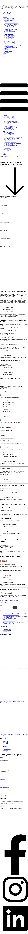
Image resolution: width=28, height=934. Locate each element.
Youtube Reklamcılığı (10, 35)
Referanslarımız (6, 53)
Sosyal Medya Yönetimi (10, 43)
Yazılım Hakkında (6, 631)
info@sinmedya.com (7, 14)
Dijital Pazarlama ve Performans (12, 24)
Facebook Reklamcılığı (10, 36)
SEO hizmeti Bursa (9, 603)
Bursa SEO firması (7, 602)
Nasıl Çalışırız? (8, 51)
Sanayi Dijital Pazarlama (10, 42)
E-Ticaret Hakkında (9, 18)
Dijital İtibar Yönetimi (10, 41)
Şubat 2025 (5, 742)
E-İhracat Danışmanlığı (10, 21)
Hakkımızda (5, 48)
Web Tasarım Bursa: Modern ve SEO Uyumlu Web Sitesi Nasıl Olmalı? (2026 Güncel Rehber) (15, 614)
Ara (1, 605)
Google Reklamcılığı (9, 34)
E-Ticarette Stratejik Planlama (11, 23)
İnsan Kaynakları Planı (10, 31)
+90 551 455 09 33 (7, 13)
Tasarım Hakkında (7, 630)
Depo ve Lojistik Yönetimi (11, 29)
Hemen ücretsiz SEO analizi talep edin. (9, 600)
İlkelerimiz (7, 52)
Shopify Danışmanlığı (10, 20)
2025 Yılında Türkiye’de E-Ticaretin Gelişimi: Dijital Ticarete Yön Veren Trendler (14, 620)
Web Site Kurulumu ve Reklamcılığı (13, 45)
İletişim (4, 55)
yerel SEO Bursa (16, 603)
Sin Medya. (19, 808)
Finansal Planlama (9, 30)
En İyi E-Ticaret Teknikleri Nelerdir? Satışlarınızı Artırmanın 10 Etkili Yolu (13, 623)
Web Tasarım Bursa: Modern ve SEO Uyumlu (10, 668)
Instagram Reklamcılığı (10, 37)
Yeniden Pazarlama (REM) (11, 47)
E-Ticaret (5, 17)
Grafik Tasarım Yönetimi (10, 25)
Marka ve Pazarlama (9, 28)
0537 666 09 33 (3, 779)
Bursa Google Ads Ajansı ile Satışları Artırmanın (10, 701)
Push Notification (9, 46)
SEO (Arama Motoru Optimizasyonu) (13, 38)
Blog (4, 54)
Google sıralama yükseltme (16, 602)
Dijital (4, 32)
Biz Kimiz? (7, 49)
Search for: (2, 156)
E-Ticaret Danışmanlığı (10, 19)
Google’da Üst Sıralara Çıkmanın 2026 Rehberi (13, 618)
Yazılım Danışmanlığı (10, 26)
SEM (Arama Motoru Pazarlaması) (12, 40)
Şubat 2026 (5, 741)
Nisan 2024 (5, 743)
